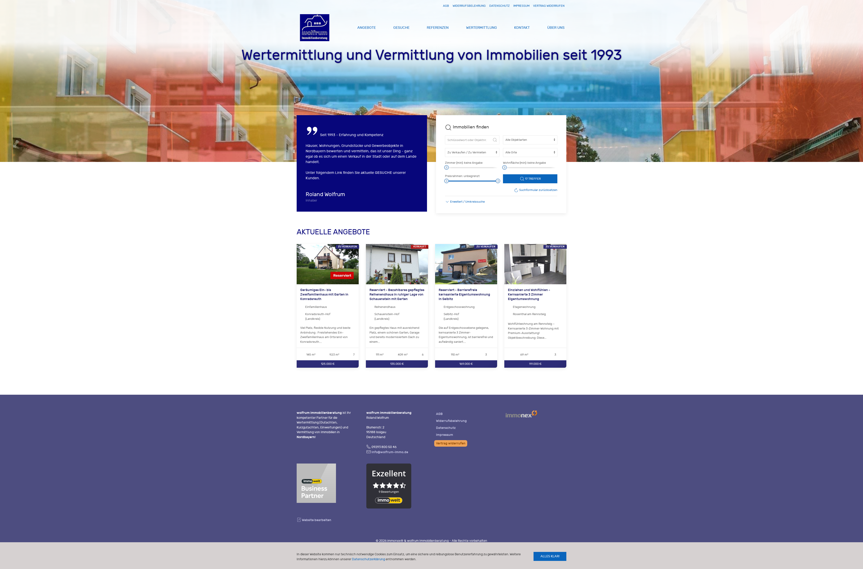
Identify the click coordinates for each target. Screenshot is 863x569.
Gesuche (401, 28)
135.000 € (397, 363)
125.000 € (328, 363)
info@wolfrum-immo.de (389, 452)
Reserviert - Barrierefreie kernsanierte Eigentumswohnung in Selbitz (464, 294)
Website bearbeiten (316, 520)
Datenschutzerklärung (368, 559)
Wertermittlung (481, 28)
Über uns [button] (556, 28)
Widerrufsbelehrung (469, 5)
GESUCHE (383, 172)
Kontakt (522, 28)
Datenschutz (499, 5)
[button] (465, 201)
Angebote (366, 28)
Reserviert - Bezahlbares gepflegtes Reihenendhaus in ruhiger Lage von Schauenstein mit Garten (396, 294)
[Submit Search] (494, 139)
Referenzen (438, 28)
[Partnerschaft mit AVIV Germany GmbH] (316, 483)
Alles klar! (549, 556)
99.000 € (535, 363)
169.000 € (466, 363)
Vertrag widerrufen (549, 5)
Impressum (521, 5)
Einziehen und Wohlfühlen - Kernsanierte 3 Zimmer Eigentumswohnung (529, 294)
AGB (446, 5)
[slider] (446, 167)
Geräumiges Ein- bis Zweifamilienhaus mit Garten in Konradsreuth (324, 294)
